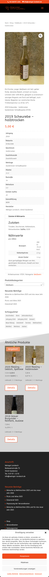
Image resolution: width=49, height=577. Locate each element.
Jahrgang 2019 (22, 319)
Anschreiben (10, 315)
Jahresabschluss (27, 315)
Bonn (17, 315)
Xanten (24, 326)
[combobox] (24, 284)
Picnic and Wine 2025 (13, 301)
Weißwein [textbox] (24, 285)
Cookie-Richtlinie (12, 574)
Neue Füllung (10, 323)
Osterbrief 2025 (11, 304)
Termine (28, 323)
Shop (11, 23)
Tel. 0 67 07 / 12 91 (12, 474)
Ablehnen (24, 562)
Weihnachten (37, 323)
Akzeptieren (24, 556)
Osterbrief (20, 323)
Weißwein (18, 23)
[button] (45, 532)
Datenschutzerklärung (26, 574)
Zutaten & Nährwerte (16, 216)
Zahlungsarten (12, 528)
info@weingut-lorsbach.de (15, 476)
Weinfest (9, 326)
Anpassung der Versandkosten (18, 504)
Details (11, 387)
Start (6, 23)
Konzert (32, 319)
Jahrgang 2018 (10, 319)
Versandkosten (12, 525)
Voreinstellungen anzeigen (24, 569)
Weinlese (17, 326)
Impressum (38, 574)
